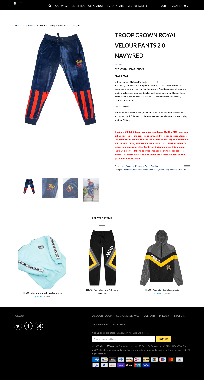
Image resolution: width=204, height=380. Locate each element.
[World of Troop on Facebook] (29, 326)
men (135, 170)
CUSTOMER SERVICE (127, 315)
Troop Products (29, 25)
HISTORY (111, 5)
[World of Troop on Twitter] (19, 326)
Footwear (61, 5)
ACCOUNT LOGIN (102, 315)
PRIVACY (164, 315)
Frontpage (139, 166)
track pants (143, 170)
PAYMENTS (149, 315)
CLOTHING (79, 5)
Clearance (129, 166)
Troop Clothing (151, 166)
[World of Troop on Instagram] (40, 326)
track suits (153, 170)
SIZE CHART (120, 324)
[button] (152, 82)
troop (161, 170)
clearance (128, 170)
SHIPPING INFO (100, 324)
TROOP (118, 64)
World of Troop (107, 346)
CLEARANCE (95, 5)
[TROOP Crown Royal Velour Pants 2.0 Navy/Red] (63, 78)
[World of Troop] (29, 3)
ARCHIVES (125, 5)
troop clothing (171, 170)
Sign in (176, 5)
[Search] (50, 6)
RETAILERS (141, 5)
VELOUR (182, 170)
